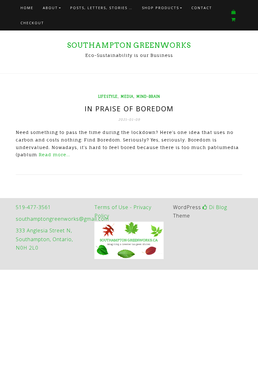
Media (127, 96)
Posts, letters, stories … (101, 7)
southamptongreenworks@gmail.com (62, 218)
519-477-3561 (33, 207)
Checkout (32, 22)
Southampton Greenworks (129, 45)
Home (26, 7)
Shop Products (160, 7)
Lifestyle (108, 96)
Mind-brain (148, 96)
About (50, 7)
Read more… (54, 154)
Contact (201, 7)
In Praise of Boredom (129, 108)
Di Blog (217, 207)
